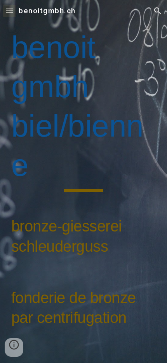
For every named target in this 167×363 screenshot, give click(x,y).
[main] (83, 181)
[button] (9, 10)
